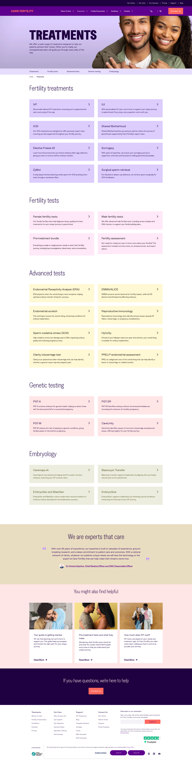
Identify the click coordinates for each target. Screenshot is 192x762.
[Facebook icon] (148, 754)
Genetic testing (94, 72)
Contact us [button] (176, 11)
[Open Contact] (151, 11)
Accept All (118, 753)
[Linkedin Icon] (154, 754)
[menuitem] (131, 3)
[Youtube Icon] (158, 754)
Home (31, 77)
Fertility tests (52, 72)
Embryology (114, 72)
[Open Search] (160, 11)
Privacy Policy (130, 747)
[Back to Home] (22, 11)
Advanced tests (73, 72)
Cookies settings (100, 753)
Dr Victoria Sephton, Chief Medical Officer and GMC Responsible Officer (99, 566)
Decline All (136, 753)
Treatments (34, 72)
